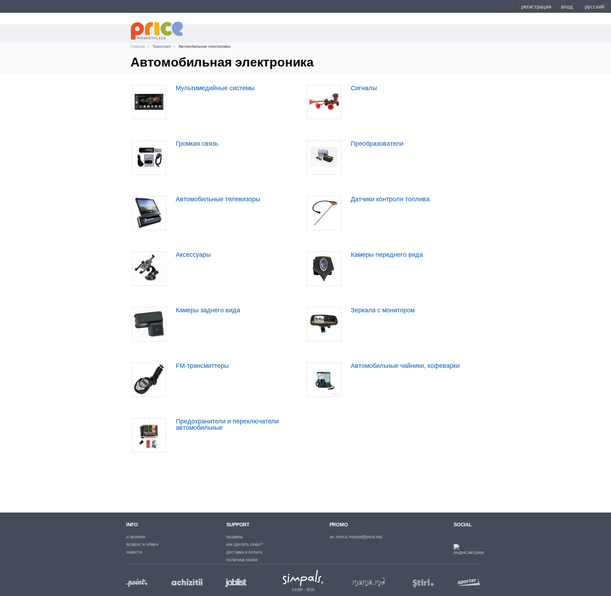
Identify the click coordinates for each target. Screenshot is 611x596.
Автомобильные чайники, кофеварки (405, 365)
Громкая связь (197, 143)
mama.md (369, 582)
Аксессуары (193, 254)
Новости (134, 552)
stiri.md (423, 583)
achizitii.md (187, 582)
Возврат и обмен (142, 544)
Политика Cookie (242, 559)
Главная (137, 46)
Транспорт (161, 46)
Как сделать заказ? (244, 544)
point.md (136, 583)
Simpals (303, 578)
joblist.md (235, 583)
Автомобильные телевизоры (218, 199)
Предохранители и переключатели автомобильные (227, 424)
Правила (234, 536)
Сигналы (364, 88)
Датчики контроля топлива (390, 199)
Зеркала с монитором (383, 310)
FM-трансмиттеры (202, 365)
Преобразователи (377, 143)
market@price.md (365, 536)
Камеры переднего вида (387, 254)
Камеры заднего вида (208, 310)
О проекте (135, 536)
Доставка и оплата (244, 552)
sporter (467, 581)
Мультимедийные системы (215, 88)
